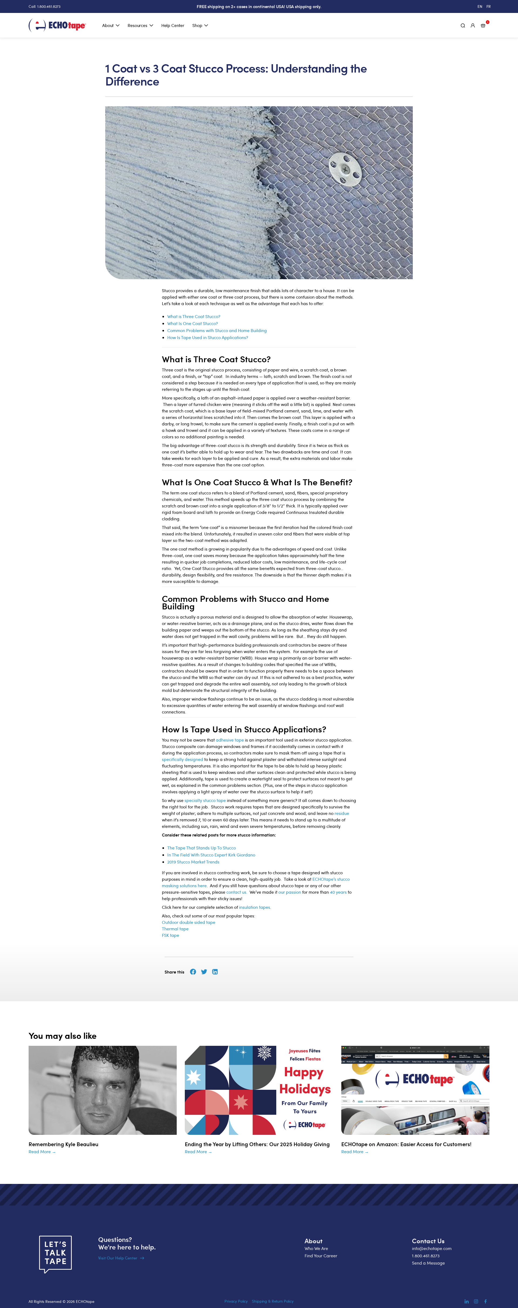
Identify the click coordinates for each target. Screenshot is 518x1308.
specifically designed (182, 759)
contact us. (236, 892)
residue (342, 813)
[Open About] (118, 25)
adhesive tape (230, 740)
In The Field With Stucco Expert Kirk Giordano (211, 855)
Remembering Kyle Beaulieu (63, 1144)
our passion (289, 892)
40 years (338, 892)
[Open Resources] (151, 25)
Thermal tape (175, 929)
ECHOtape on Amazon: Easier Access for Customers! (406, 1144)
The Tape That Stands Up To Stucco (201, 848)
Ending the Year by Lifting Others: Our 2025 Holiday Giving (257, 1144)
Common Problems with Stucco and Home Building (217, 330)
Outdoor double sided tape (188, 922)
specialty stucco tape (205, 800)
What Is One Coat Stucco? (192, 323)
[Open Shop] (206, 25)
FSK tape (170, 935)
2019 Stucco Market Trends (193, 862)
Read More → (42, 1152)
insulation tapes (254, 907)
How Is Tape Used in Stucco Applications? (207, 337)
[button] (193, 971)
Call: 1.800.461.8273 (44, 6)
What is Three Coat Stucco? (193, 316)
